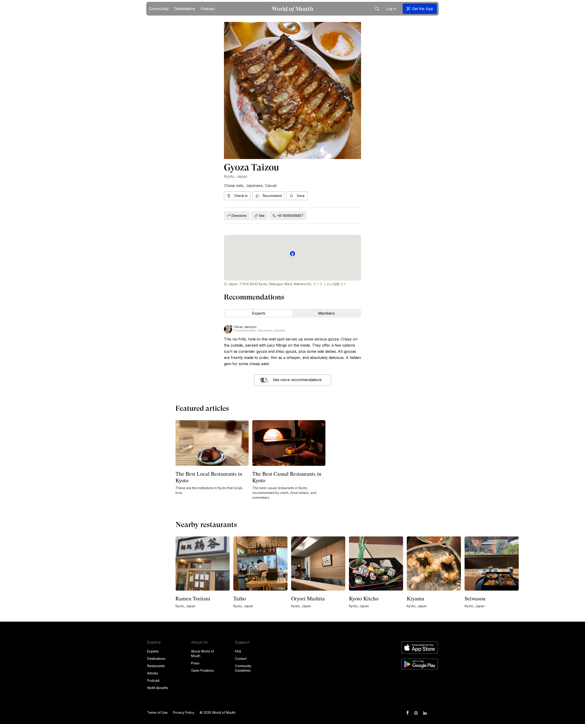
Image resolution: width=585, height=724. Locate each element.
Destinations (156, 658)
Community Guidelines (243, 668)
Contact (241, 658)
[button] (159, 8)
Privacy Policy (183, 712)
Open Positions (202, 670)
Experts (153, 651)
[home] (292, 9)
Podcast (153, 680)
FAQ (238, 651)
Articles (152, 673)
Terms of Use (157, 712)
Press (195, 663)
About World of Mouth (202, 653)
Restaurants (156, 666)
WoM (157, 688)
